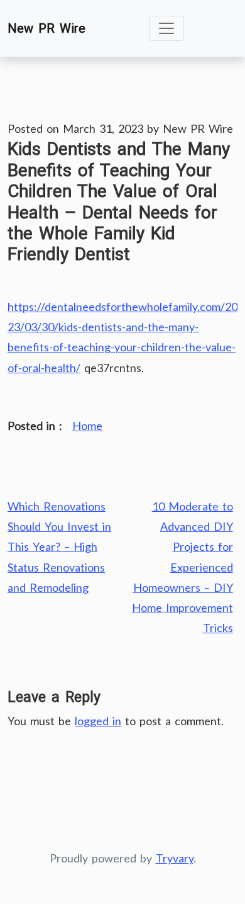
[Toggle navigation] (166, 28)
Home (87, 425)
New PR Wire (46, 28)
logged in (98, 721)
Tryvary (174, 858)
